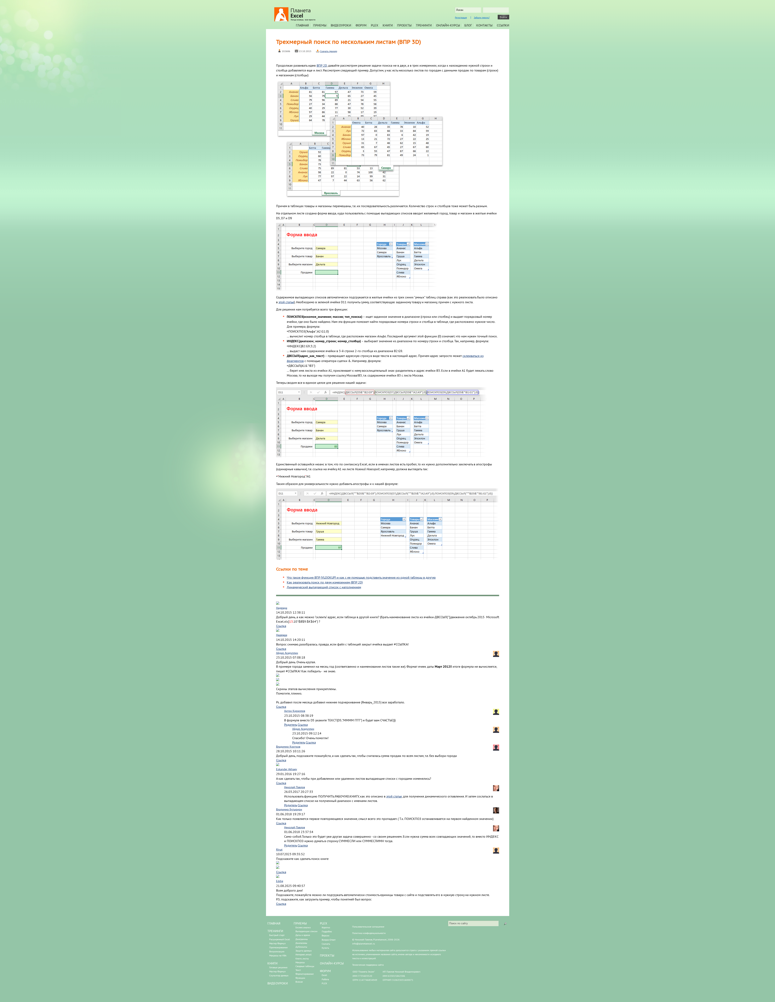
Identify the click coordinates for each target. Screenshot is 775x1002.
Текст (298, 970)
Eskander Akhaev (286, 769)
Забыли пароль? (482, 17)
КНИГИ (272, 963)
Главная (302, 25)
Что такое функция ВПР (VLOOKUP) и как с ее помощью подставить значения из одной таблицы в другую (361, 577)
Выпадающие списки (306, 931)
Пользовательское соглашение (368, 926)
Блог (468, 25)
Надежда (281, 608)
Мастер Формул (277, 943)
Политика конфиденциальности (369, 933)
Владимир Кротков (288, 746)
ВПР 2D (322, 65)
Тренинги (424, 25)
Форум (361, 25)
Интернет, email (303, 954)
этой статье (286, 302)
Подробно (327, 931)
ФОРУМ (325, 971)
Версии (325, 935)
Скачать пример (328, 51)
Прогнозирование (278, 947)
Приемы (319, 25)
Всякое (299, 981)
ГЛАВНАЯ (273, 923)
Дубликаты (301, 946)
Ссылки (503, 25)
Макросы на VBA (277, 955)
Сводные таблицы (304, 966)
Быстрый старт (277, 935)
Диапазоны (301, 942)
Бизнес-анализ (303, 927)
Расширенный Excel (279, 939)
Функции (300, 977)
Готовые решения (278, 967)
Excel (324, 975)
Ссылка (281, 626)
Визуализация (276, 951)
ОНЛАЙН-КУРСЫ (332, 963)
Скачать (326, 943)
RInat (279, 849)
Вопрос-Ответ (329, 939)
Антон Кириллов (294, 711)
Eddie (279, 881)
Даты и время (302, 935)
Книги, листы (302, 958)
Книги (388, 25)
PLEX (374, 25)
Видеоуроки (341, 25)
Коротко (326, 927)
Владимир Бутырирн (289, 809)
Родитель (290, 725)
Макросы (300, 962)
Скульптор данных (278, 975)
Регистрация (461, 17)
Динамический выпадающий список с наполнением (324, 587)
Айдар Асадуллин (287, 653)
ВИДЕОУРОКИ (277, 983)
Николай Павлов (294, 787)
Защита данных (303, 950)
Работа (325, 979)
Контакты (484, 25)
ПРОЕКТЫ (327, 955)
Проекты (404, 25)
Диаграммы (301, 939)
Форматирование (304, 973)
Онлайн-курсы (448, 25)
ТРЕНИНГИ (275, 931)
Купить (325, 947)
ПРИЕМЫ (300, 923)
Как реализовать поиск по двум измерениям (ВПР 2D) (325, 582)
